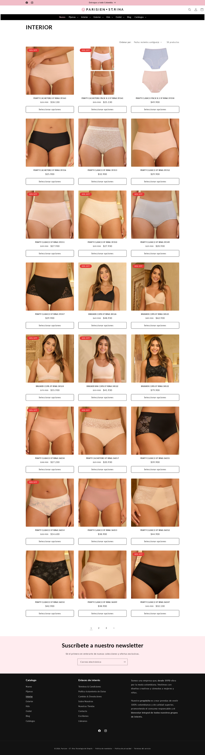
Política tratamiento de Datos (92, 691)
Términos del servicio (142, 748)
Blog (28, 716)
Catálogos (30, 721)
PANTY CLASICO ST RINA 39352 (155, 170)
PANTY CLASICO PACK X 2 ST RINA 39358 (155, 98)
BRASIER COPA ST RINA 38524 (50, 386)
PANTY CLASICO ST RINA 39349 (155, 242)
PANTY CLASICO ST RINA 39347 (50, 314)
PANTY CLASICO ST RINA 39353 (102, 170)
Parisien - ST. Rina (68, 748)
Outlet (29, 711)
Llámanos (82, 721)
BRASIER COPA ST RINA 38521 (155, 386)
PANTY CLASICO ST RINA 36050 (50, 602)
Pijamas (29, 691)
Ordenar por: (125, 42)
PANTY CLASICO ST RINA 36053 (102, 530)
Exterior (29, 701)
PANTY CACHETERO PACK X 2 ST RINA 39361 (102, 98)
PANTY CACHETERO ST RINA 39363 (49, 98)
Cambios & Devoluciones (90, 696)
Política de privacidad (123, 748)
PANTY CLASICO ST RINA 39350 (102, 242)
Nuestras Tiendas (86, 706)
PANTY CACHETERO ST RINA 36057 (102, 458)
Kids (28, 706)
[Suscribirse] (124, 662)
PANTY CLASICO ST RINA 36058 (50, 458)
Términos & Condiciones (89, 686)
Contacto (82, 711)
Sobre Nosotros (85, 701)
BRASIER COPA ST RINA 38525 (155, 314)
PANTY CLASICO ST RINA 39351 (50, 242)
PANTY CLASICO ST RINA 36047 (155, 602)
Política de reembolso (103, 748)
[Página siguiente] (114, 628)
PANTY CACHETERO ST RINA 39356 (49, 170)
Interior (29, 696)
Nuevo (29, 686)
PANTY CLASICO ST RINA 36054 (50, 530)
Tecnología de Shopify (84, 748)
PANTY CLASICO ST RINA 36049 (102, 602)
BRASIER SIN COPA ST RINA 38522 (102, 386)
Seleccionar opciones (50, 109)
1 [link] (91, 628)
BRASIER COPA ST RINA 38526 (102, 314)
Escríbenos (83, 716)
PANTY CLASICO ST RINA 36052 (155, 530)
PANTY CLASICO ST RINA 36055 (155, 458)
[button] (73, 17)
